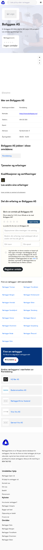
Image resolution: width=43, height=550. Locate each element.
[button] (41, 2)
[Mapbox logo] (6, 93)
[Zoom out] (39, 60)
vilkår (34, 258)
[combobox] (22, 2)
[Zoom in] (39, 57)
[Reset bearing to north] (39, 63)
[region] (21, 75)
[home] (3, 2)
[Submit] (8, 2)
